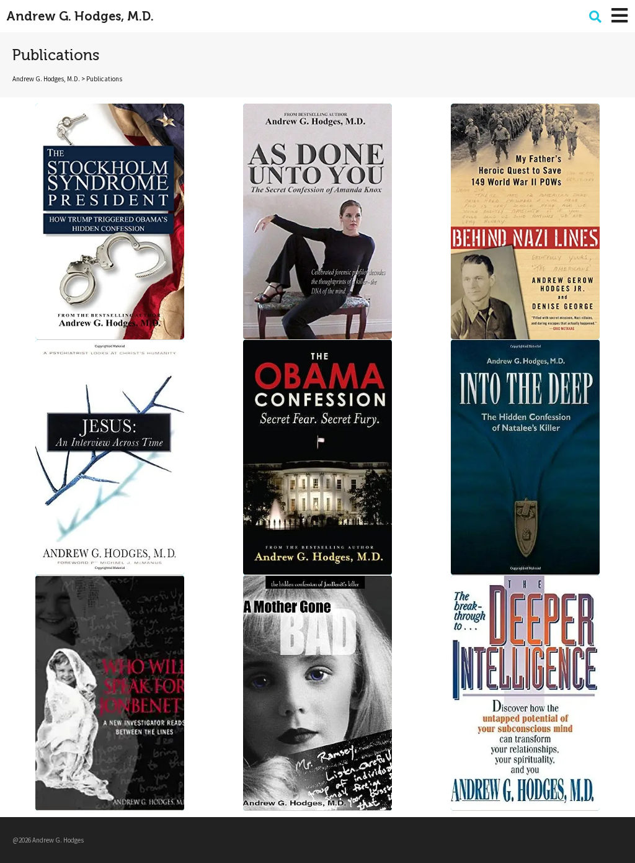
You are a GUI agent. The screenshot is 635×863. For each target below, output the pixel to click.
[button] (595, 17)
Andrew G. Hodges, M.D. (80, 16)
